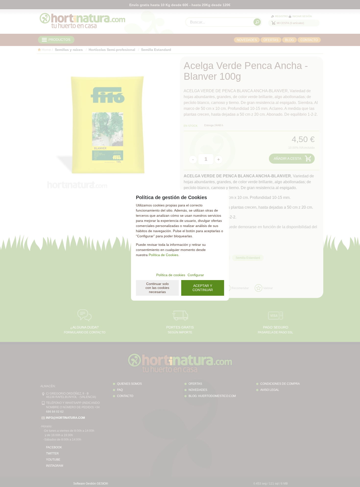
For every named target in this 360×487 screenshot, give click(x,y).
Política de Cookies (163, 255)
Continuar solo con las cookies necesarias (157, 288)
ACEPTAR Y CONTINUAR (202, 288)
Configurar (196, 275)
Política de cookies (170, 275)
